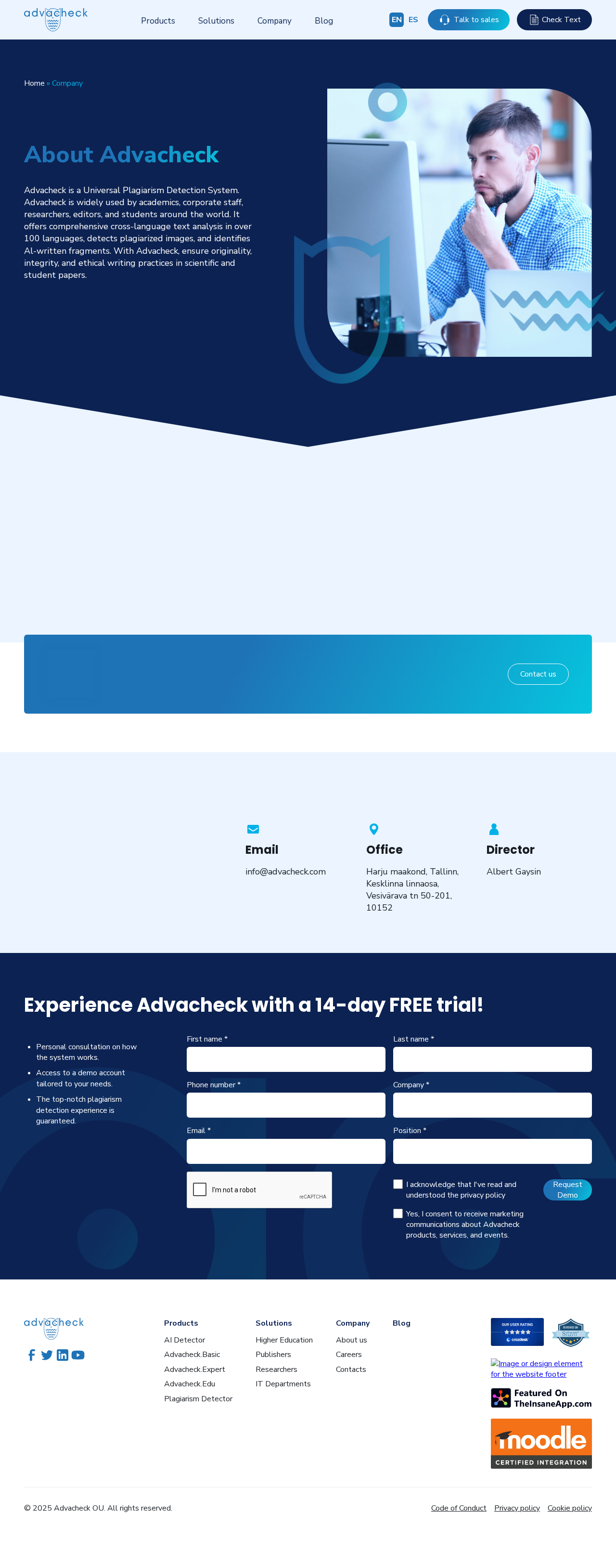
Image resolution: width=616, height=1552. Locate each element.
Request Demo (567, 1189)
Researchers (276, 1369)
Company (274, 20)
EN (397, 19)
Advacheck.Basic (192, 1354)
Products (158, 20)
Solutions (216, 20)
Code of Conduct (459, 1508)
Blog (324, 20)
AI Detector (184, 1340)
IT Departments (283, 1384)
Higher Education (284, 1340)
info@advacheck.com (285, 871)
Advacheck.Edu (189, 1384)
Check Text (561, 19)
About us (351, 1340)
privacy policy (483, 1195)
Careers (349, 1354)
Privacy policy (517, 1508)
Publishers (273, 1354)
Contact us (538, 674)
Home (34, 83)
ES (413, 19)
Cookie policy (570, 1508)
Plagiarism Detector (198, 1399)
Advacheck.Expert (194, 1369)
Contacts (351, 1369)
